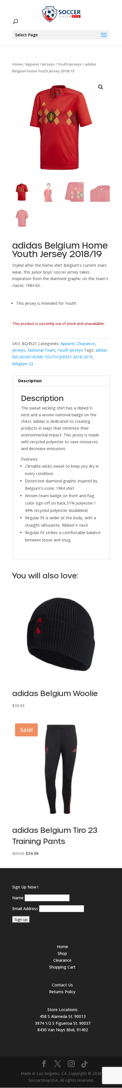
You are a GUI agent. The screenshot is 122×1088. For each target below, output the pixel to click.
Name (18, 897)
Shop (62, 953)
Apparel (32, 64)
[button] (101, 87)
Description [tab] (30, 380)
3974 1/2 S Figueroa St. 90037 (63, 1023)
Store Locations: (62, 1009)
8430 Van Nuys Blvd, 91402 (62, 1029)
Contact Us (62, 985)
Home (17, 64)
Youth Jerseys (70, 64)
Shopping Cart (62, 967)
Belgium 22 (22, 363)
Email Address (25, 908)
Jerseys (48, 64)
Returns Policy (62, 991)
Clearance (86, 343)
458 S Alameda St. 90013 (63, 1016)
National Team (41, 350)
